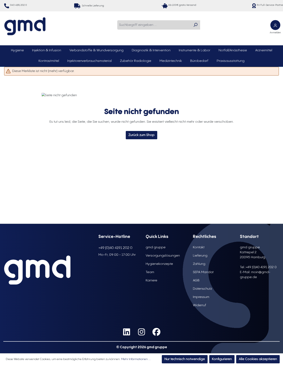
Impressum (201, 297)
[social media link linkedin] (127, 332)
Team (150, 272)
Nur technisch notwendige (184, 359)
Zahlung (199, 264)
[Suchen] (195, 25)
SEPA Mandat (203, 272)
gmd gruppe (156, 247)
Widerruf (199, 305)
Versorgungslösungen (163, 255)
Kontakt (198, 247)
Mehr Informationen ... (136, 359)
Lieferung (200, 255)
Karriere (151, 280)
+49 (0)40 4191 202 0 (115, 248)
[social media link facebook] (156, 332)
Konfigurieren (222, 359)
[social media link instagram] (141, 332)
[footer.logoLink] (37, 270)
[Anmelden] (275, 25)
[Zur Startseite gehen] (25, 26)
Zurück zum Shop (141, 135)
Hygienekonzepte (159, 264)
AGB (196, 280)
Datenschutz (202, 289)
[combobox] (154, 25)
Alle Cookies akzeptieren (258, 359)
